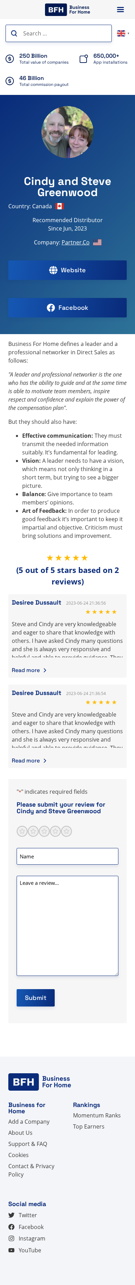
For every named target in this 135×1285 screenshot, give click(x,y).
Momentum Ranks (97, 1115)
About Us (20, 1133)
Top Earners (89, 1126)
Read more (26, 670)
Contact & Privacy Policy (31, 1170)
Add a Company (29, 1121)
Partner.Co (76, 242)
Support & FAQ (27, 1144)
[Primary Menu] (120, 9)
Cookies (18, 1155)
